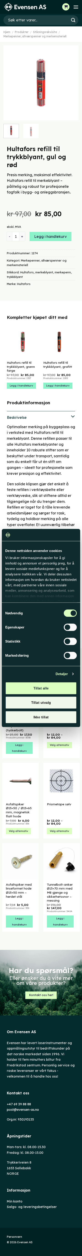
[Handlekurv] (65, 6)
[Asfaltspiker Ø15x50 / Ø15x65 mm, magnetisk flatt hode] (20, 781)
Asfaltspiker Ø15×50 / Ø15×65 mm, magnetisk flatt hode (19, 810)
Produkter (21, 32)
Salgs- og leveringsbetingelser (32, 1207)
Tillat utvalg (41, 702)
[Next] (71, 82)
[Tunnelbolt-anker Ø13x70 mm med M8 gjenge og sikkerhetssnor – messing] (61, 861)
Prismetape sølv (59, 804)
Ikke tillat (41, 717)
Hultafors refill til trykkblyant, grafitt (57, 365)
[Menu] (76, 7)
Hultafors (27, 272)
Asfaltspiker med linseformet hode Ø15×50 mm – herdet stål (19, 890)
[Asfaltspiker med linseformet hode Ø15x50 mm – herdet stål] (20, 861)
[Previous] (11, 82)
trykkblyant (15, 277)
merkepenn (63, 272)
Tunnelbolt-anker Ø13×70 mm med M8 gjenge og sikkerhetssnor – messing (60, 892)
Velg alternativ (59, 745)
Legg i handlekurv (50, 236)
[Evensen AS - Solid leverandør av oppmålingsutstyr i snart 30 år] (26, 7)
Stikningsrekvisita (45, 32)
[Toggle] (41, 416)
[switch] (70, 627)
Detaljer (62, 674)
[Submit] (73, 20)
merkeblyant (44, 272)
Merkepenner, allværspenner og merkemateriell (35, 36)
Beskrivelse (17, 417)
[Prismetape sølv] (61, 781)
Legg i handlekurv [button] (21, 385)
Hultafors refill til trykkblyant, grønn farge (21, 366)
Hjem (6, 32)
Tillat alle (41, 688)
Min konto (14, 1201)
